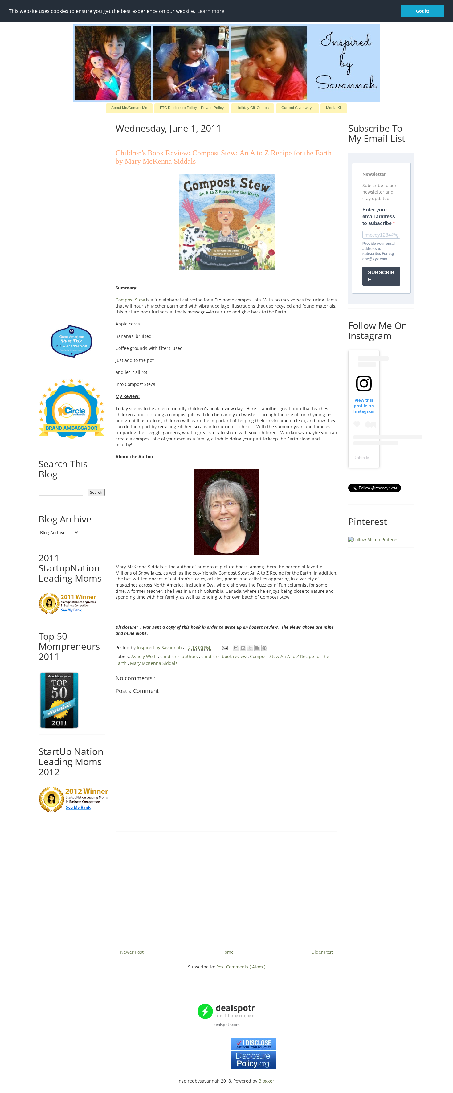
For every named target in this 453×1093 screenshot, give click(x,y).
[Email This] (236, 648)
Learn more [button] (210, 11)
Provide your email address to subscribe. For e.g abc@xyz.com (378, 251)
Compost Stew (130, 300)
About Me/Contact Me (129, 108)
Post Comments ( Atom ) (240, 967)
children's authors (179, 656)
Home (228, 952)
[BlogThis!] (243, 648)
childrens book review (224, 656)
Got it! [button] (422, 11)
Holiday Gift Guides (252, 108)
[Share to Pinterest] (264, 648)
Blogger (266, 1081)
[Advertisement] (226, 888)
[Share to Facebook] (257, 648)
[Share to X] (250, 648)
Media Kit (334, 108)
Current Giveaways (297, 108)
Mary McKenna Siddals (154, 663)
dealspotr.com (226, 1024)
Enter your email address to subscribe (378, 216)
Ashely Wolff (144, 656)
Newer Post (132, 952)
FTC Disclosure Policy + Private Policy (192, 108)
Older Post (322, 952)
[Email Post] (224, 647)
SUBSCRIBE (381, 276)
